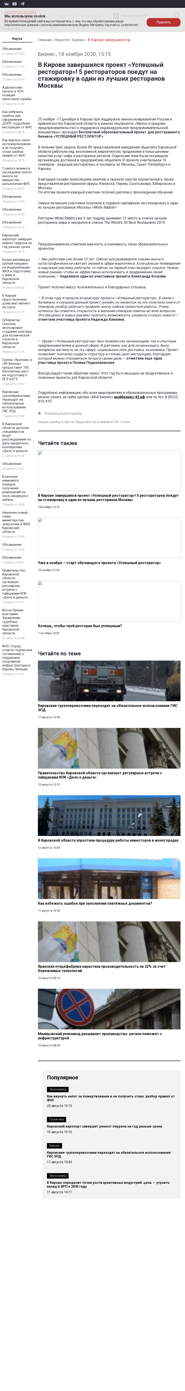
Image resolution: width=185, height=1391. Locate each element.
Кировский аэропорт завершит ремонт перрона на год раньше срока (17, 241)
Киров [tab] (17, 39)
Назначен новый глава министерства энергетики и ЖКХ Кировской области (16, 522)
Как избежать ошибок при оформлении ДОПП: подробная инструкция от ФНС (17, 119)
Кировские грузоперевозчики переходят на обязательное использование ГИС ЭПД (16, 401)
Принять (164, 22)
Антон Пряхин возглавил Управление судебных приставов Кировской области (12, 621)
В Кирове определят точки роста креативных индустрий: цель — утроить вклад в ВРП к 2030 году (108, 1185)
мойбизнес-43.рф (129, 397)
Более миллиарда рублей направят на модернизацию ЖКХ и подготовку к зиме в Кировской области (16, 271)
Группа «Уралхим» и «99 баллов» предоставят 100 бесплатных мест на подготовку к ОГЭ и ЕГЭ (17, 369)
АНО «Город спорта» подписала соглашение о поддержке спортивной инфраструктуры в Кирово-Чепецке (17, 657)
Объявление (11, 49)
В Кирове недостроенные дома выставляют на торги (16, 301)
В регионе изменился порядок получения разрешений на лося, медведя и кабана (15, 488)
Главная (44, 40)
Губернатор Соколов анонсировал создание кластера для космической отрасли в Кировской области (17, 333)
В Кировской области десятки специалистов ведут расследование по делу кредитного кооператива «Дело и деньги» (16, 437)
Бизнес (78, 40)
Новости (62, 40)
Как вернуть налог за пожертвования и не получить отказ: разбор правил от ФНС (16, 148)
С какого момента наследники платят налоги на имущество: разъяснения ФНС (17, 176)
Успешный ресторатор (63, 413)
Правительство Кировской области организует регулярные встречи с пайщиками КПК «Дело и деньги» (15, 584)
